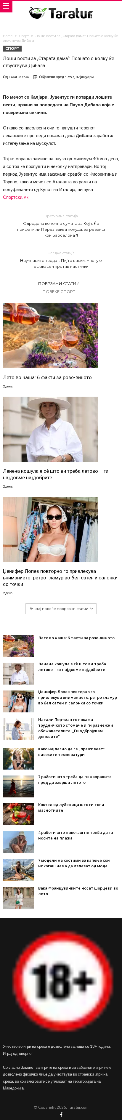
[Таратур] (61, 6)
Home (7, 36)
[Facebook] (61, 1115)
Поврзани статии (59, 283)
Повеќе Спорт (59, 291)
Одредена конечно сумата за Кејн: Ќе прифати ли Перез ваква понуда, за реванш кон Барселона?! (61, 226)
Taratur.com (19, 77)
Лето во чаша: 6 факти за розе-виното (47, 377)
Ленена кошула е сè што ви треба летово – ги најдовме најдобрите (55, 474)
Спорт (24, 36)
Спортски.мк (15, 197)
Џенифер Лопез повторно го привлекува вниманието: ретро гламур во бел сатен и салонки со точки (60, 577)
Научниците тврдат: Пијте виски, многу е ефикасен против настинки (61, 260)
